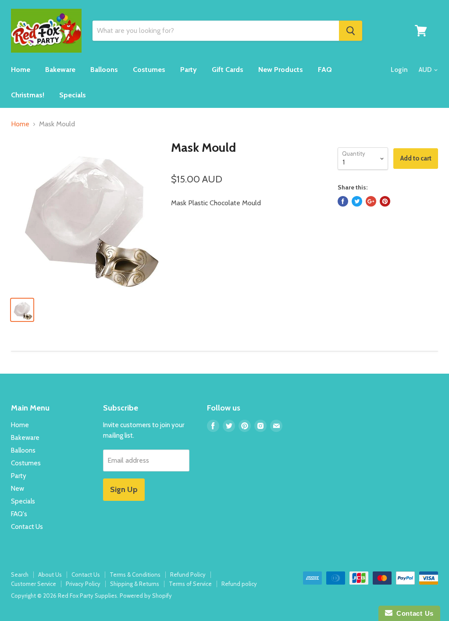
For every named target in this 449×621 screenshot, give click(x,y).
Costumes (149, 69)
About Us (50, 574)
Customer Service (33, 583)
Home (20, 69)
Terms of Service (190, 583)
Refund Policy (188, 574)
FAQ (325, 69)
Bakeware (60, 69)
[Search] (350, 31)
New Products (280, 69)
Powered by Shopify (146, 595)
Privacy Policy (83, 583)
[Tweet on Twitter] (357, 201)
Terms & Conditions (135, 574)
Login (399, 70)
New (17, 489)
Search (20, 574)
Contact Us (27, 527)
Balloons (104, 69)
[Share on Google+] (371, 201)
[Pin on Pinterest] (385, 201)
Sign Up (124, 489)
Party (188, 69)
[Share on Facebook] (343, 201)
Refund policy (239, 583)
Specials (72, 95)
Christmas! (27, 95)
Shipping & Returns (134, 583)
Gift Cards (227, 69)
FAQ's (19, 514)
